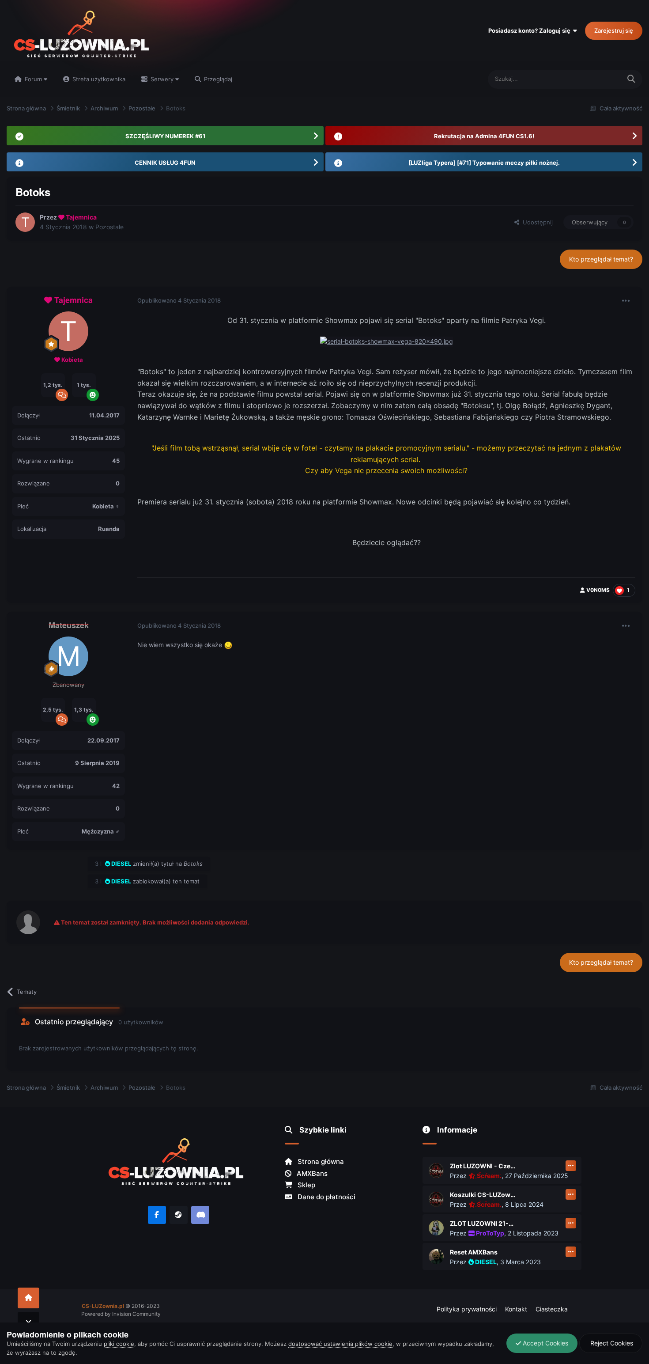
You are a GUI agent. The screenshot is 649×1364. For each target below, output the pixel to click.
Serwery (162, 79)
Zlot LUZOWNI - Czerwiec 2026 (483, 1166)
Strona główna (320, 1161)
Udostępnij (536, 222)
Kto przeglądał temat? (601, 259)
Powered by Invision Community (121, 1314)
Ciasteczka (552, 1309)
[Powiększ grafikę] (386, 341)
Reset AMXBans (474, 1252)
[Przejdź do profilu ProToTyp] (436, 1227)
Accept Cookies (544, 1343)
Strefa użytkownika (98, 79)
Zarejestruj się (613, 30)
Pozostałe (109, 227)
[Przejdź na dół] (28, 1322)
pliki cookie (119, 1343)
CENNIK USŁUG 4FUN (165, 162)
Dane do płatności (325, 1197)
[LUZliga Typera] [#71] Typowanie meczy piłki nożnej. (484, 162)
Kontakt (516, 1309)
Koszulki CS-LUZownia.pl (483, 1194)
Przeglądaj (217, 79)
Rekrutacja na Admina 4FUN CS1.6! (484, 136)
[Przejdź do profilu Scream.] (436, 1170)
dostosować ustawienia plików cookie (340, 1343)
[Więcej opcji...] (626, 301)
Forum (33, 79)
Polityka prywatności (467, 1309)
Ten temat (596, 79)
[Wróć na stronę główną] (28, 1298)
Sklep (305, 1185)
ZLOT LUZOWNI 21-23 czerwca (483, 1223)
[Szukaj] (631, 79)
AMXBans (311, 1173)
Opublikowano (179, 300)
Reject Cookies (611, 1343)
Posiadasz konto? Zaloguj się (530, 30)
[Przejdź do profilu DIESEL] (436, 1256)
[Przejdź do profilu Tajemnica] (25, 222)
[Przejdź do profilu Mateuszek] (68, 656)
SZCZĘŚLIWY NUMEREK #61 (165, 136)
